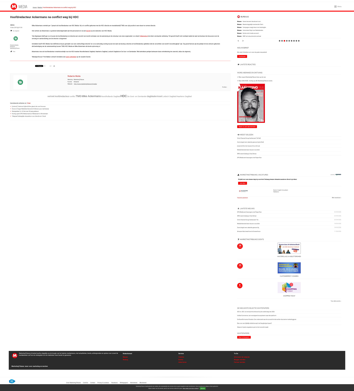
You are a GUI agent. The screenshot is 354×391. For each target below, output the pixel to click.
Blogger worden (239, 359)
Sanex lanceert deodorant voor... (252, 21)
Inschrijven (242, 56)
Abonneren (143, 383)
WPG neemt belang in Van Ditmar (246, 153)
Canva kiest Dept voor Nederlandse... (253, 30)
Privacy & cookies (103, 383)
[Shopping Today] (289, 287)
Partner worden (239, 362)
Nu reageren (16, 31)
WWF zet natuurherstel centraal (252, 36)
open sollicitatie (71, 57)
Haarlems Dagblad (184, 96)
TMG (78, 96)
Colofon (181, 357)
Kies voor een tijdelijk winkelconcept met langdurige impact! (254, 323)
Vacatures (114, 383)
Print (14, 51)
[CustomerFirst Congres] (289, 268)
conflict (72, 96)
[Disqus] (120, 148)
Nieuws (125, 357)
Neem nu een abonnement (247, 127)
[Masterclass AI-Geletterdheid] (289, 248)
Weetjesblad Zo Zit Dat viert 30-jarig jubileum (25, 111)
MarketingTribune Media (17, 6)
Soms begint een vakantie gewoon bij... (248, 227)
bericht (88, 31)
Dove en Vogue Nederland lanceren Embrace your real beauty (30, 109)
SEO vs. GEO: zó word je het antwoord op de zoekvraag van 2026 (256, 311)
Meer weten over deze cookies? (191, 388)
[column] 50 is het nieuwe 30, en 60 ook (248, 146)
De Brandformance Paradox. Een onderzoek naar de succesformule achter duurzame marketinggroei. (266, 319)
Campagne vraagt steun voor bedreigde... (255, 27)
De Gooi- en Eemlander (137, 96)
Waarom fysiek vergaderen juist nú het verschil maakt (252, 327)
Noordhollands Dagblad (110, 96)
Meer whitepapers (244, 337)
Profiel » (224, 87)
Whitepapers (124, 383)
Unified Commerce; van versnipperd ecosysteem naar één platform (256, 315)
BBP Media (12, 381)
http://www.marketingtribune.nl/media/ (85, 84)
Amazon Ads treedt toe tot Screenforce (248, 231)
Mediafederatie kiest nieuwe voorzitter (248, 150)
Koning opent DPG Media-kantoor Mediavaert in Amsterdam (30, 114)
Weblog (125, 359)
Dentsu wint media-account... (251, 33)
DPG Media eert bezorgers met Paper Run (249, 157)
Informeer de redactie (242, 357)
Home (35, 7)
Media (40, 7)
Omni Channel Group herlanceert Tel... (248, 220)
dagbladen (152, 96)
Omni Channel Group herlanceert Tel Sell (249, 138)
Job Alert (242, 183)
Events (180, 359)
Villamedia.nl (144, 36)
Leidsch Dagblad (169, 96)
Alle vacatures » (336, 197)
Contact (92, 383)
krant (159, 96)
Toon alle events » (336, 301)
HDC (123, 96)
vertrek (50, 96)
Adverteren (182, 362)
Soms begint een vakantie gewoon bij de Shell (250, 142)
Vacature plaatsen (242, 197)
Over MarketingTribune (73, 383)
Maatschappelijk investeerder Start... (253, 24)
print (54, 67)
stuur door (50, 67)
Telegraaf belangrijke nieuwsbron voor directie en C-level (29, 116)
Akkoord (203, 388)
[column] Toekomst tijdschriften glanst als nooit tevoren (29, 106)
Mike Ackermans (91, 96)
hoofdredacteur (62, 96)
